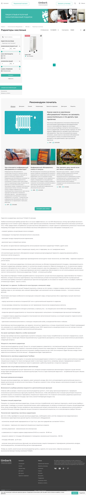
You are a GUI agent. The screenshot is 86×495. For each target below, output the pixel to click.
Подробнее (82, 493)
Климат (30, 106)
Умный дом (21, 463)
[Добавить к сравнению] (84, 30)
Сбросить (10, 78)
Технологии (4, 91)
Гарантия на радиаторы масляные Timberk (14, 218)
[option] (17, 177)
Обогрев (13, 106)
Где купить (40, 475)
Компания (40, 468)
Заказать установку (43, 466)
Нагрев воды (39, 106)
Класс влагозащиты (7, 54)
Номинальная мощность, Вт (9, 46)
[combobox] (54, 30)
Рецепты (73, 106)
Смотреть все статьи (43, 208)
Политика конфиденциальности (76, 490)
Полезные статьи (42, 480)
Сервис (40, 470)
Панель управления (6, 69)
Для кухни (64, 106)
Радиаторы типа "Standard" (9, 43)
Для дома (21, 106)
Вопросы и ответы (5, 93)
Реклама (40, 473)
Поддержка (41, 478)
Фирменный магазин (43, 463)
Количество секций (7, 61)
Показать (10, 75)
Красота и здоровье (52, 106)
